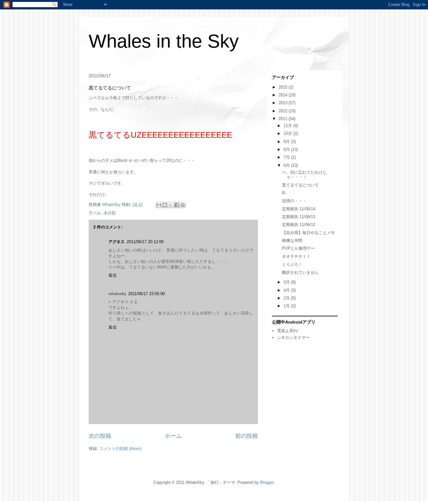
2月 (287, 298)
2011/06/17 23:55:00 (146, 293)
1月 (287, 306)
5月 (287, 282)
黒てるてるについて (300, 185)
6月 (287, 165)
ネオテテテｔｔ (296, 256)
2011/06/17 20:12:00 (145, 241)
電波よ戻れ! (288, 330)
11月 (288, 125)
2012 (284, 111)
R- (284, 193)
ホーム (173, 436)
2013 (284, 102)
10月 (288, 133)
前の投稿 (246, 436)
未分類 (109, 213)
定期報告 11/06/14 (298, 209)
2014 (284, 95)
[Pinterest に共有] (183, 205)
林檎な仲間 (292, 240)
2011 (284, 118)
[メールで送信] (159, 205)
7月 (287, 157)
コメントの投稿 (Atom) (120, 448)
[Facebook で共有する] (177, 205)
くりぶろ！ (292, 264)
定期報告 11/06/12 (298, 224)
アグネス (116, 241)
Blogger (267, 482)
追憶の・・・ (294, 200)
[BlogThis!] (165, 205)
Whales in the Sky (164, 41)
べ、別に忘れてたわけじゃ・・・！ (304, 175)
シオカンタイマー (293, 337)
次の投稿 (100, 436)
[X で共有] (171, 205)
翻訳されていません (300, 272)
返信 (112, 275)
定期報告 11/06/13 (298, 216)
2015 (284, 87)
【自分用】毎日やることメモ (308, 232)
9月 (287, 141)
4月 (287, 290)
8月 (287, 149)
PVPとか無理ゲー (298, 248)
